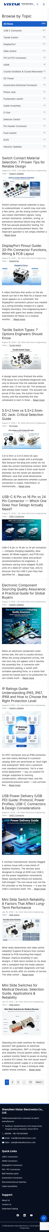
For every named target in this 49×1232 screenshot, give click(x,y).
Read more (10, 235)
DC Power (24, 78)
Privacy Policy (24, 1228)
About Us (6, 1200)
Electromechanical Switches (14, 1182)
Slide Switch (24, 51)
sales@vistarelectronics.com (23, 1142)
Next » (39, 1082)
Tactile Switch (24, 37)
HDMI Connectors (9, 1161)
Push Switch (24, 133)
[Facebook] (17, 1215)
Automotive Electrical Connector (24, 85)
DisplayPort (24, 44)
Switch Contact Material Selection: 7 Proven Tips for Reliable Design (23, 162)
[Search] (37, 4)
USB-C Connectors (10, 1156)
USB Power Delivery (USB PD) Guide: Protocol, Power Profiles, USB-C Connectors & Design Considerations (24, 802)
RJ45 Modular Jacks (10, 1173)
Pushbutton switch (24, 98)
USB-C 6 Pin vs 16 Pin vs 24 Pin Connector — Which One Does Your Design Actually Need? (24, 503)
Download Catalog (10, 1208)
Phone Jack (24, 92)
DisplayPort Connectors (12, 1165)
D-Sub (24, 112)
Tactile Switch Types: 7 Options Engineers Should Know (22, 334)
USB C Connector (24, 30)
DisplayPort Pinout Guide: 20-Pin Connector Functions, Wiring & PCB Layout (24, 250)
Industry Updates (24, 146)
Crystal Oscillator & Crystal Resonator (24, 71)
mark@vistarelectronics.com (23, 1138)
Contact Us (6, 1204)
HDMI (24, 64)
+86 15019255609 (20, 1133)
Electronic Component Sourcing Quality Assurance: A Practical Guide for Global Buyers (24, 591)
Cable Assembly (24, 105)
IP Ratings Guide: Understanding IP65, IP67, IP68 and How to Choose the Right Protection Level (24, 695)
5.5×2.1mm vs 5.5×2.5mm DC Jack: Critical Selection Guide (22, 414)
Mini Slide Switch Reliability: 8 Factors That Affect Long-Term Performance (23, 903)
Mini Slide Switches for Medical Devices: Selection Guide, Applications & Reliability (23, 991)
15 (30, 1082)
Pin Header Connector (24, 126)
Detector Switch (24, 119)
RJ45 (24, 139)
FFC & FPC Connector (24, 57)
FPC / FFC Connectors (11, 1169)
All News (24, 23)
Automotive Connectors (12, 1177)
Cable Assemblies (9, 1186)
